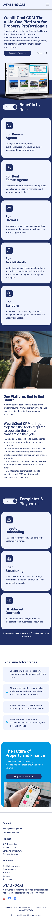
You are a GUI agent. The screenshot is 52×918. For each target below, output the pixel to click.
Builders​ (6, 876)
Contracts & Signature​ (12, 851)
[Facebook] (9, 898)
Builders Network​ (10, 854)
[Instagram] (4, 898)
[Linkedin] (15, 898)
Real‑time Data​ (9, 847)
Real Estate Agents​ (11, 866)
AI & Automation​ (10, 844)
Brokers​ (6, 872)
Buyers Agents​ (9, 869)
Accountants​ (8, 879)
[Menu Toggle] (47, 5)
